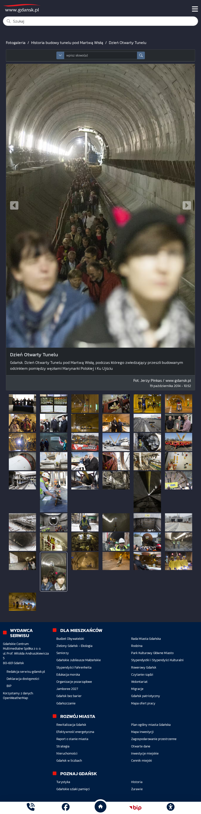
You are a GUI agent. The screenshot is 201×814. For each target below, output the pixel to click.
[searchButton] (141, 55)
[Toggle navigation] (195, 9)
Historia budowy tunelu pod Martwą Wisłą (67, 42)
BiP (9, 686)
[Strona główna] (31, 807)
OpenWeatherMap (15, 698)
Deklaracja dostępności (23, 678)
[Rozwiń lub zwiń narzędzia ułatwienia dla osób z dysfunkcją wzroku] (170, 808)
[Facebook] (66, 807)
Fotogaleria (15, 42)
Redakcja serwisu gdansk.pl (26, 671)
